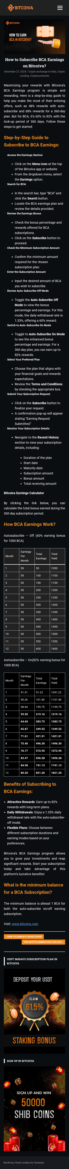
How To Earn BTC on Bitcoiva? (24, 937)
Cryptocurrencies (39, 75)
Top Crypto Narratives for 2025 (42, 943)
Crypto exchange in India (42, 71)
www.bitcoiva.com (24, 924)
